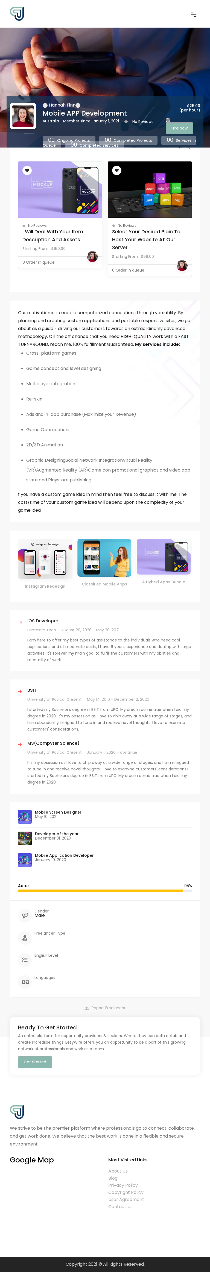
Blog (113, 1178)
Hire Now (179, 128)
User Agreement (126, 1199)
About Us (118, 1171)
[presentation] (181, 147)
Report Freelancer (109, 1008)
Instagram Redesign (45, 586)
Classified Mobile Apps (104, 584)
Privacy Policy (123, 1185)
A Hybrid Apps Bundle (163, 582)
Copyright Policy (126, 1192)
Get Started (35, 1062)
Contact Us (120, 1206)
